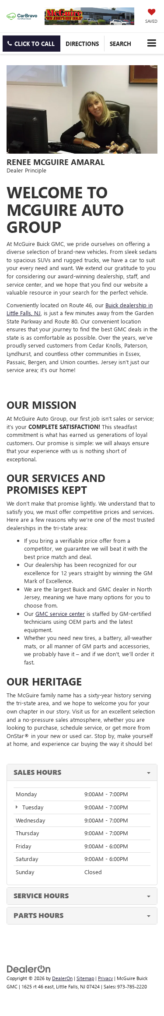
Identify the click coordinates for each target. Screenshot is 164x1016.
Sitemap (85, 978)
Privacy (105, 978)
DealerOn (62, 978)
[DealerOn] (29, 968)
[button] (31, 43)
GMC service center (60, 613)
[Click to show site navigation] (151, 43)
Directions (82, 43)
